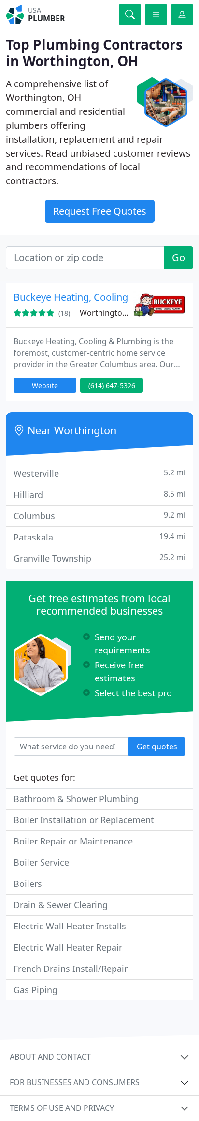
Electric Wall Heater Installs (70, 926)
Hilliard (99, 494)
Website (45, 385)
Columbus (99, 516)
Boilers (28, 883)
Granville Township (99, 558)
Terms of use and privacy (62, 1108)
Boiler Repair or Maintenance (73, 841)
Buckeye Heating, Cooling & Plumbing (98, 297)
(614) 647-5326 (111, 385)
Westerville (99, 473)
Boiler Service (41, 862)
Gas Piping (35, 990)
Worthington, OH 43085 (123, 312)
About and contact (50, 1057)
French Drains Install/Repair (71, 968)
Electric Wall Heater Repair (68, 947)
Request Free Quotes (99, 211)
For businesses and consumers (75, 1082)
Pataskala (99, 537)
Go (178, 257)
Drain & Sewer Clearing (61, 905)
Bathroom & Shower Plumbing (76, 798)
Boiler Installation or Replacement (84, 820)
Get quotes (157, 746)
